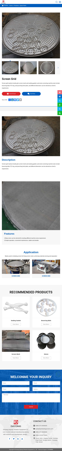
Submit (31, 406)
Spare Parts (23, 5)
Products (16, 5)
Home (11, 5)
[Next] (58, 67)
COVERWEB (50, 449)
